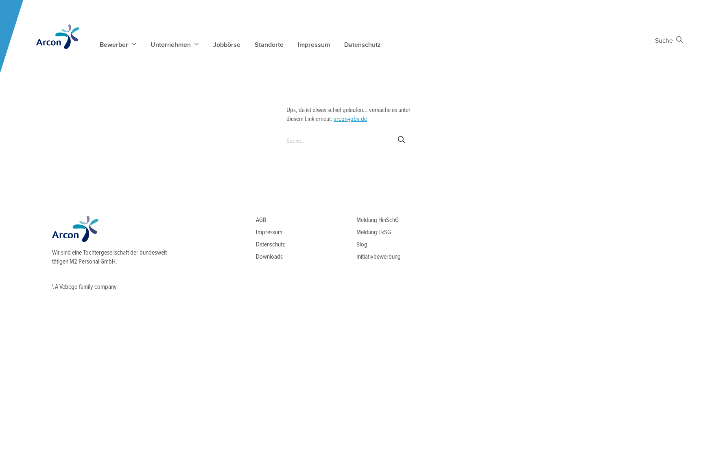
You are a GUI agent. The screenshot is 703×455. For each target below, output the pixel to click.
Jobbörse (226, 45)
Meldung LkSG (373, 232)
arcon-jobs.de (350, 119)
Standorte (269, 45)
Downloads (269, 257)
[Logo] (57, 36)
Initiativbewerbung (378, 257)
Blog (361, 244)
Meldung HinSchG (377, 220)
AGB (261, 220)
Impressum (314, 45)
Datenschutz (362, 45)
